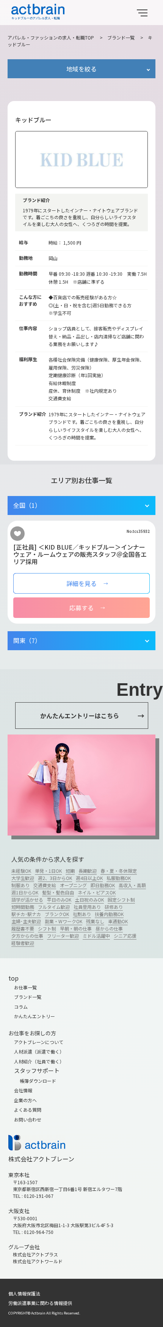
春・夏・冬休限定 (118, 870)
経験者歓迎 (22, 943)
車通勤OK (118, 921)
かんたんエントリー (34, 1016)
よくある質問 (27, 1109)
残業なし (95, 921)
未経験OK (21, 870)
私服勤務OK (119, 878)
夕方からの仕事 (27, 935)
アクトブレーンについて (38, 1042)
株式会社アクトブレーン (41, 1158)
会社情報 (23, 1090)
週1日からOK (24, 892)
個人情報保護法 (24, 1293)
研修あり (114, 907)
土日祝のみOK (89, 899)
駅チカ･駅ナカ (26, 914)
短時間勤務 (22, 907)
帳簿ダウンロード (38, 1080)
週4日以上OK (89, 878)
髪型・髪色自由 (58, 892)
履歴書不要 (22, 928)
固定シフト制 (121, 899)
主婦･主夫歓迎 (26, 921)
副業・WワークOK (63, 921)
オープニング (73, 885)
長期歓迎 (87, 870)
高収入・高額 (132, 885)
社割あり (82, 914)
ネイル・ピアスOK (97, 892)
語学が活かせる (27, 899)
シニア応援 (125, 935)
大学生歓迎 (22, 878)
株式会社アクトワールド (38, 1261)
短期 (70, 870)
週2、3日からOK (55, 878)
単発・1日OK (48, 870)
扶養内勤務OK (109, 914)
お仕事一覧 (25, 987)
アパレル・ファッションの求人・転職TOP (51, 37)
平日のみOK (59, 899)
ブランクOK (57, 914)
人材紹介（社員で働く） (39, 1061)
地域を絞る (81, 68)
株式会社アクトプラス (35, 1254)
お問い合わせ (27, 1119)
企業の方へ (25, 1100)
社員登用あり (87, 907)
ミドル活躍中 (96, 935)
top (13, 978)
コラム (21, 1006)
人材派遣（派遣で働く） (39, 1051)
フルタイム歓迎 (54, 907)
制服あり (20, 885)
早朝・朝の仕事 (76, 928)
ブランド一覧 (121, 37)
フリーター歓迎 (63, 935)
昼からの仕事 (109, 928)
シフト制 (47, 928)
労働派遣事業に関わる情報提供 (40, 1303)
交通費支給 (44, 885)
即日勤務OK (103, 885)
